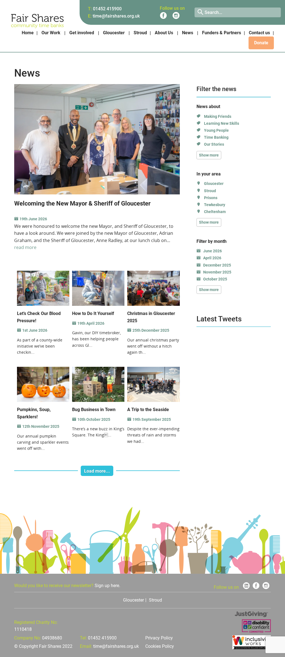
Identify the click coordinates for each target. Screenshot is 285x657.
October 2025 (215, 279)
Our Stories (214, 144)
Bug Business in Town (94, 409)
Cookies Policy (159, 646)
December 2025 (217, 265)
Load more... (97, 471)
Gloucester (114, 32)
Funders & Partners (221, 32)
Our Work (50, 32)
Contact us (259, 32)
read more (25, 247)
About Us (164, 32)
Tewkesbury (214, 204)
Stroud (140, 32)
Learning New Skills (221, 123)
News (187, 32)
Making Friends (217, 116)
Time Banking (216, 137)
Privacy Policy (159, 638)
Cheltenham (215, 211)
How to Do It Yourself (93, 313)
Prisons (210, 198)
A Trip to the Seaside (148, 409)
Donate (261, 42)
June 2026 (212, 251)
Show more (209, 155)
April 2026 (212, 258)
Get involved (81, 32)
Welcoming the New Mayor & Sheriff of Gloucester (82, 203)
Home (28, 32)
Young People (216, 130)
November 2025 (217, 272)
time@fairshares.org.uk (116, 16)
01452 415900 (107, 8)
